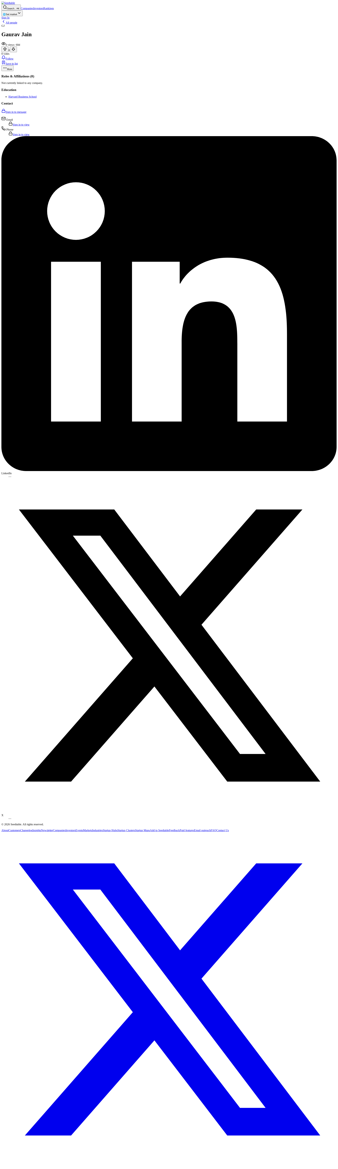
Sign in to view (21, 124)
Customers (14, 830)
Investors (38, 8)
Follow (10, 58)
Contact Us (222, 830)
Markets (87, 830)
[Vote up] (4, 49)
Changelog (26, 830)
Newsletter (47, 830)
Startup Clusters (126, 830)
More (9, 69)
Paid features (187, 830)
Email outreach (202, 830)
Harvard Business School (22, 96)
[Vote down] (13, 49)
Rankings (48, 8)
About (4, 830)
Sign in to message (16, 111)
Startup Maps (142, 830)
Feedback (174, 830)
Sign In (5, 17)
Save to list (12, 63)
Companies (27, 8)
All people (11, 22)
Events (79, 830)
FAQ (213, 830)
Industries (97, 830)
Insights (36, 830)
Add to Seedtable (159, 830)
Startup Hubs (110, 830)
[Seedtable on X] (169, 1165)
